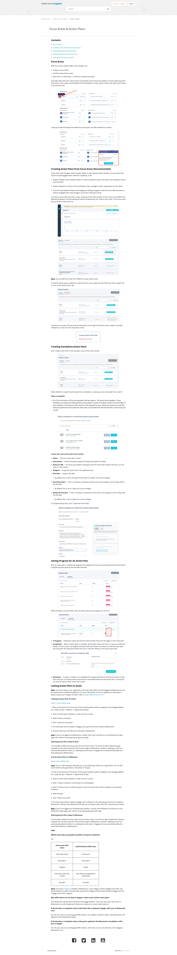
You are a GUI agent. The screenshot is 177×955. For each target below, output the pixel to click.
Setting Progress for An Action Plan (65, 54)
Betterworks (45, 19)
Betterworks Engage (60, 19)
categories (67, 889)
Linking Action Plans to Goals (63, 57)
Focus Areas (57, 44)
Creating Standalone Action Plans (64, 51)
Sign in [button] (131, 4)
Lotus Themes (125, 951)
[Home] (51, 4)
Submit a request (119, 4)
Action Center (75, 19)
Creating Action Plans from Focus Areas (67, 48)
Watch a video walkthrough (60, 703)
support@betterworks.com (94, 695)
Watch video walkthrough (60, 761)
